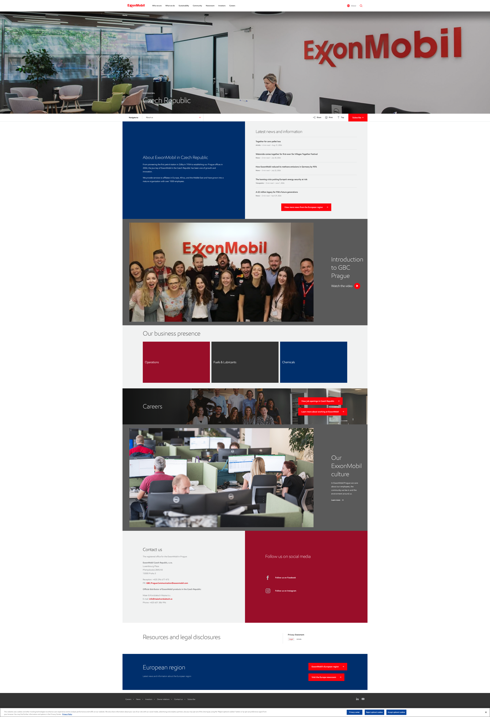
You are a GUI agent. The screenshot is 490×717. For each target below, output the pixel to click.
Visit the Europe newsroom (324, 677)
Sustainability (184, 6)
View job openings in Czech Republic (317, 401)
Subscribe (356, 117)
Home (124, 15)
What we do (170, 6)
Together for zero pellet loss (268, 141)
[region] (245, 712)
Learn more (336, 500)
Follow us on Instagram (285, 591)
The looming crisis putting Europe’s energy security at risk (281, 179)
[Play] (357, 286)
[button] (351, 5)
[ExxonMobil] (137, 5)
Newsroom (210, 6)
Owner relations (163, 699)
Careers (232, 6)
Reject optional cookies (374, 712)
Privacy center (354, 712)
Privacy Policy (67, 714)
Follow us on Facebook (285, 577)
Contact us (178, 699)
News (138, 699)
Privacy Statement (296, 634)
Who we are (157, 6)
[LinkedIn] (357, 699)
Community (197, 6)
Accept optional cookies (396, 712)
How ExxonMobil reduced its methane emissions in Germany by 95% (286, 167)
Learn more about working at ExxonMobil (320, 411)
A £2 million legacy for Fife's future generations (277, 192)
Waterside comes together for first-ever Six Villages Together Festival (287, 154)
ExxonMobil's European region (325, 666)
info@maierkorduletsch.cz (160, 599)
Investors (221, 6)
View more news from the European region (303, 207)
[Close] (486, 712)
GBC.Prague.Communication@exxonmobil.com (167, 583)
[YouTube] (363, 699)
